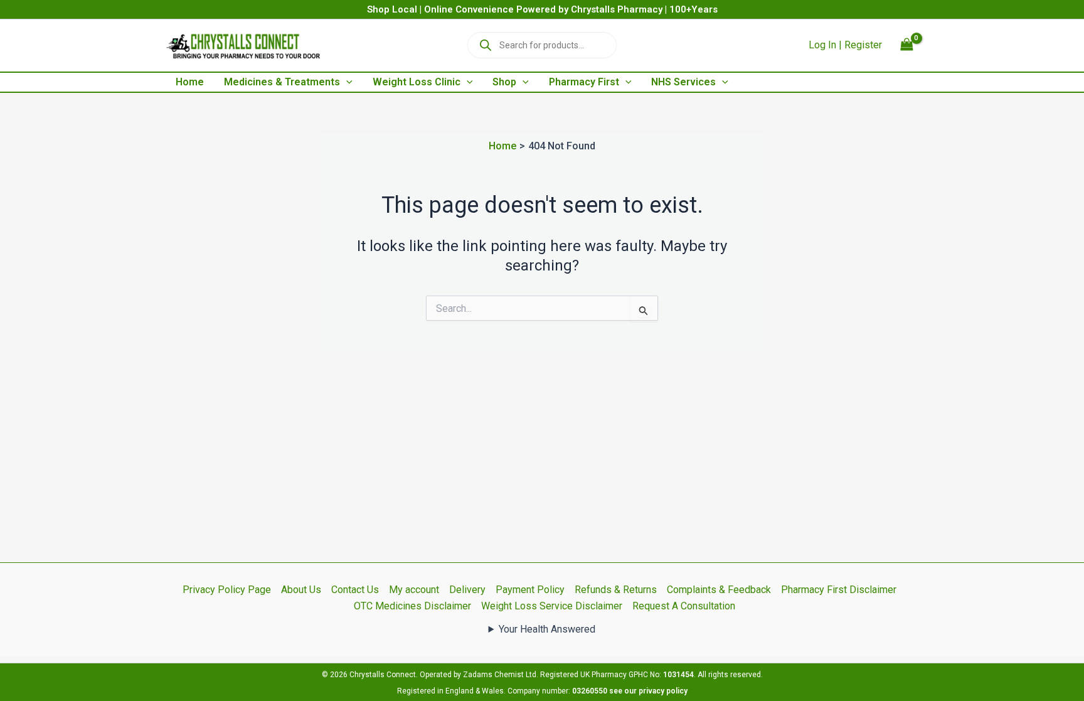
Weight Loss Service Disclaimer (551, 606)
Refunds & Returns (616, 590)
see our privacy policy (648, 691)
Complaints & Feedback (719, 590)
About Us (301, 590)
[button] (346, 82)
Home (190, 82)
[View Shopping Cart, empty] (906, 45)
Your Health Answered (547, 629)
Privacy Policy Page (227, 590)
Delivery (467, 590)
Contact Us (355, 590)
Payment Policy (530, 590)
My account (414, 590)
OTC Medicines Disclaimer (412, 606)
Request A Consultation (683, 606)
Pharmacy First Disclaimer (838, 590)
